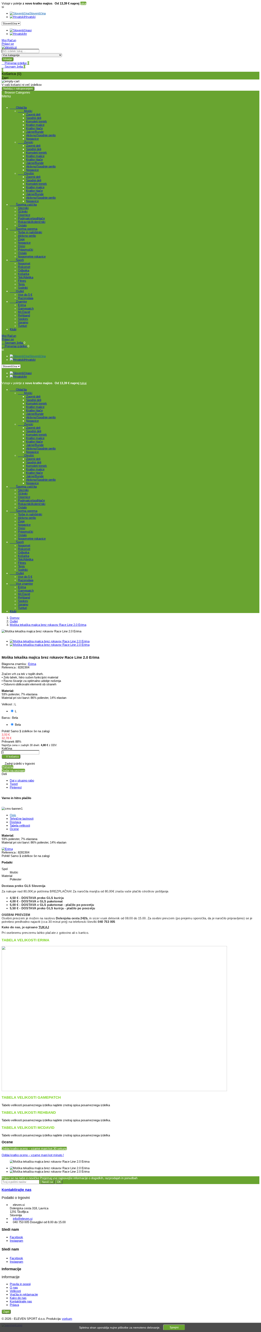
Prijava (14, 1305)
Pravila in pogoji (20, 1284)
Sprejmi (174, 1327)
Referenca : (9, 667)
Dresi (21, 246)
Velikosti (15, 1291)
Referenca (9, 852)
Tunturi (22, 325)
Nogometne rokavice (32, 256)
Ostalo (22, 225)
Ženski (25, 142)
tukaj (83, 3)
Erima (22, 305)
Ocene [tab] (14, 829)
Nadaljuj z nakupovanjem (18, 88)
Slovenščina (37, 13)
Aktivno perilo (27, 235)
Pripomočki (25, 249)
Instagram (16, 1240)
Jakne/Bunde (35, 131)
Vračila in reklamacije (24, 1294)
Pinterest (16, 787)
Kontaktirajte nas (16, 1190)
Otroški (26, 173)
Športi (17, 260)
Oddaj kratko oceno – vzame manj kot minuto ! (33, 1155)
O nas (14, 1287)
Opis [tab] (13, 815)
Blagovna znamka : (14, 664)
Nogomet (24, 263)
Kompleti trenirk (36, 121)
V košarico (11, 756)
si (30, 30)
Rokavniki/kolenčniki (31, 222)
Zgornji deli (33, 114)
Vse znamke (21, 583)
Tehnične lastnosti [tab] (21, 818)
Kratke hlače (34, 128)
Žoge (21, 239)
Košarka (23, 274)
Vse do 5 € (25, 294)
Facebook (16, 1237)
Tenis (21, 284)
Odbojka (23, 270)
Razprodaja (25, 298)
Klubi (13, 329)
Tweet (14, 784)
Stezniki (23, 208)
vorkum (67, 1318)
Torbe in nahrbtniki (30, 232)
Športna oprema (23, 228)
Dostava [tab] (15, 822)
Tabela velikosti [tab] (20, 825)
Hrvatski (29, 17)
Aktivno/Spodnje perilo (41, 135)
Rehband (24, 315)
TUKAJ (44, 927)
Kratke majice (35, 125)
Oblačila (18, 107)
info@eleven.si (22, 1218)
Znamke (18, 301)
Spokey (23, 319)
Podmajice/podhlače (31, 218)
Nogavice (32, 138)
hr (25, 33)
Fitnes (22, 280)
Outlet (17, 291)
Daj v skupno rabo (22, 780)
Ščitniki (23, 211)
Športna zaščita (23, 204)
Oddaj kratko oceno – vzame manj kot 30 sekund (34, 1148)
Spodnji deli (33, 118)
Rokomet (24, 267)
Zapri (6, 1311)
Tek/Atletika (25, 277)
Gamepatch (26, 308)
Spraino (23, 322)
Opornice (24, 215)
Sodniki (23, 287)
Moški (25, 111)
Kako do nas (18, 1298)
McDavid (24, 312)
